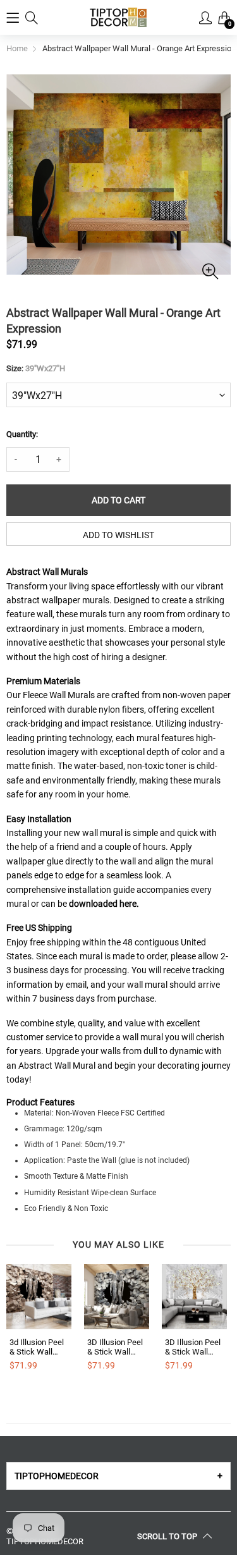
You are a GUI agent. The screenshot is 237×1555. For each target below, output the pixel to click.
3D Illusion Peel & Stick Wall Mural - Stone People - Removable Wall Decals (116, 1347)
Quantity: (22, 434)
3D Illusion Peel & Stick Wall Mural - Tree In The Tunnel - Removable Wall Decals (193, 1347)
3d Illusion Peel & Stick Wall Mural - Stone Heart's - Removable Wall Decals (38, 1347)
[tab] (118, 1476)
